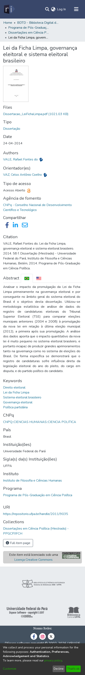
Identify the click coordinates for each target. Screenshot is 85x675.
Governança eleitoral (17, 402)
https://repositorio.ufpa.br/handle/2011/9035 (35, 514)
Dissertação (11, 128)
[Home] (9, 9)
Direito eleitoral (14, 387)
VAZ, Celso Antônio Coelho (23, 174)
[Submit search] (47, 9)
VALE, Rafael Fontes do (21, 159)
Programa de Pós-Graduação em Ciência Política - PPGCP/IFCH (29, 27)
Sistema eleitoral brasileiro (22, 397)
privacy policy (53, 660)
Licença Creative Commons (33, 559)
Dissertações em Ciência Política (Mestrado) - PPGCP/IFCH (29, 32)
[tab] (27, 278)
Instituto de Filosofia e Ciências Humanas (32, 480)
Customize (9, 669)
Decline (59, 669)
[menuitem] (53, 9)
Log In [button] (61, 9)
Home (7, 22)
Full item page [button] (19, 543)
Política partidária (15, 407)
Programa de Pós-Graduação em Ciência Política (37, 495)
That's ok (73, 669)
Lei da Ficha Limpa (16, 392)
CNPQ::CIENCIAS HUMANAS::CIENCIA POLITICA (39, 422)
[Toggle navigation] (76, 9)
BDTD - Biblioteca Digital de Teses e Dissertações (37, 22)
